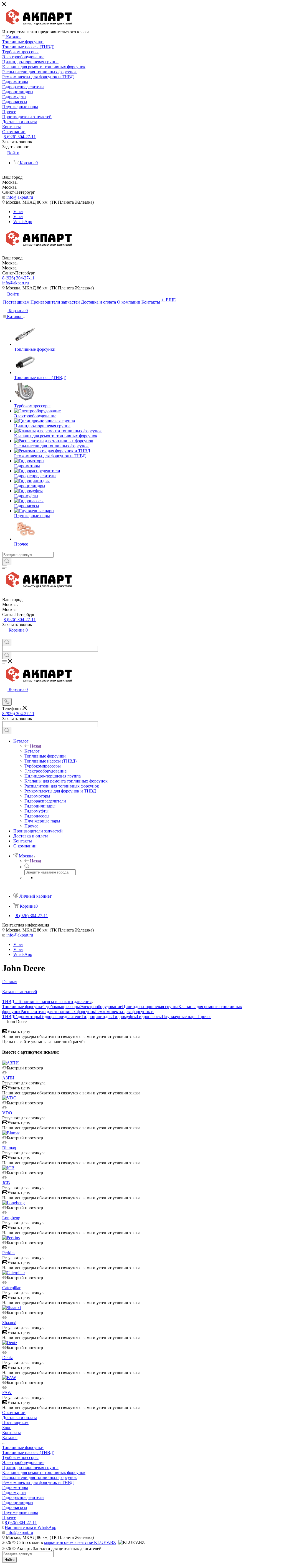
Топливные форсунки (23, 1006)
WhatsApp (22, 221)
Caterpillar (11, 1287)
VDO (7, 1112)
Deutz (7, 1357)
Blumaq (9, 1147)
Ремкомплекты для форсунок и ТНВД (38, 1482)
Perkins (8, 1252)
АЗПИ (8, 1078)
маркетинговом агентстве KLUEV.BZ (80, 1542)
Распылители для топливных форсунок (58, 1011)
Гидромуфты (125, 1016)
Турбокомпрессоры (62, 1006)
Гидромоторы (27, 1016)
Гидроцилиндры (97, 1016)
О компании (14, 1412)
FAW (7, 1392)
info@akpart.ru (19, 197)
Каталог (32, 751)
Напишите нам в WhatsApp (30, 1527)
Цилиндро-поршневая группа (150, 1006)
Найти (9, 1560)
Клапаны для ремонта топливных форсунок (43, 1472)
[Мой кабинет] (4, 636)
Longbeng (11, 1217)
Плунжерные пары (179, 1016)
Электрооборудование (101, 1006)
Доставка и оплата (19, 1417)
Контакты (11, 1432)
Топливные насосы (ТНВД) (28, 1452)
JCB (6, 1182)
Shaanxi (9, 1322)
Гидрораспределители (61, 1016)
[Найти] (6, 561)
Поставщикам (15, 1422)
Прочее (204, 1016)
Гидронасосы (149, 1016)
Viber (18, 211)
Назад (35, 746)
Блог (6, 1427)
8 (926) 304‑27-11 (20, 136)
